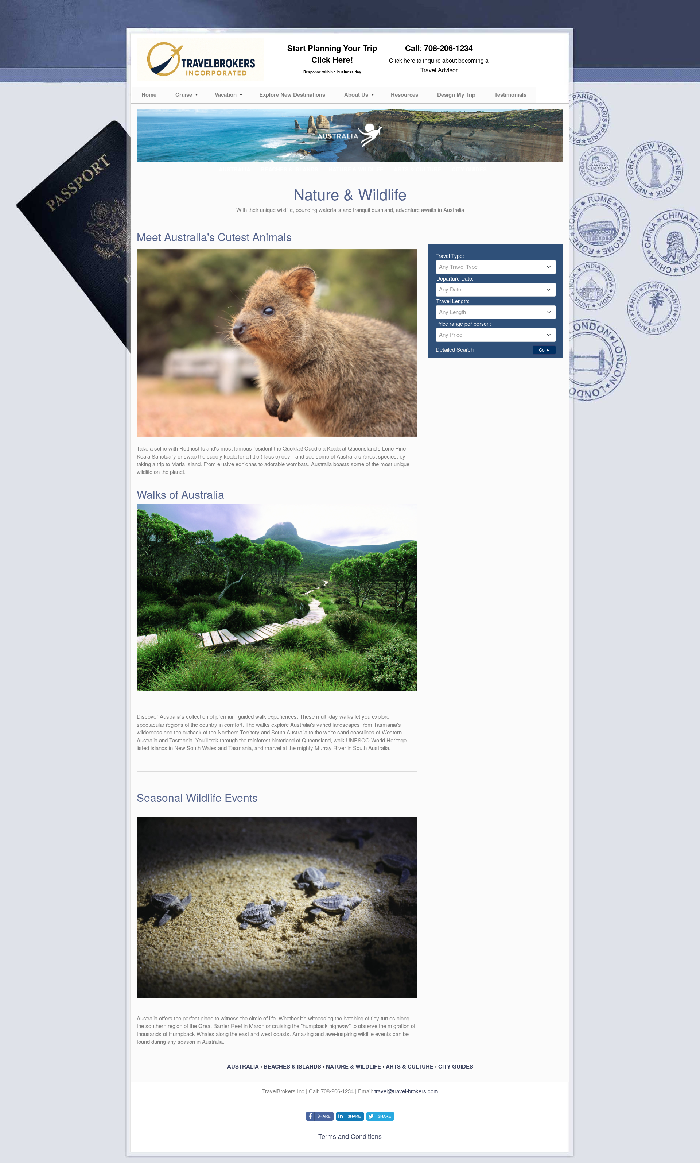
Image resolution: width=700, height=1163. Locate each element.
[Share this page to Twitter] (380, 1116)
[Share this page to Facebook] (320, 1116)
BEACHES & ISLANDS (292, 1066)
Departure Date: (455, 278)
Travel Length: (453, 301)
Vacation (226, 94)
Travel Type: (450, 255)
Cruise (183, 94)
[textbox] (496, 266)
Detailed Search (455, 349)
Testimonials (510, 94)
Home (148, 94)
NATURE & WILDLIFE (353, 1066)
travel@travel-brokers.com (406, 1091)
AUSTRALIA (243, 1066)
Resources (404, 94)
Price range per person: (463, 323)
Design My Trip (456, 94)
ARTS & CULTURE (409, 1066)
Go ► (544, 350)
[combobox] (496, 267)
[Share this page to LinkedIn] (350, 1116)
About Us (356, 94)
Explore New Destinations (292, 94)
